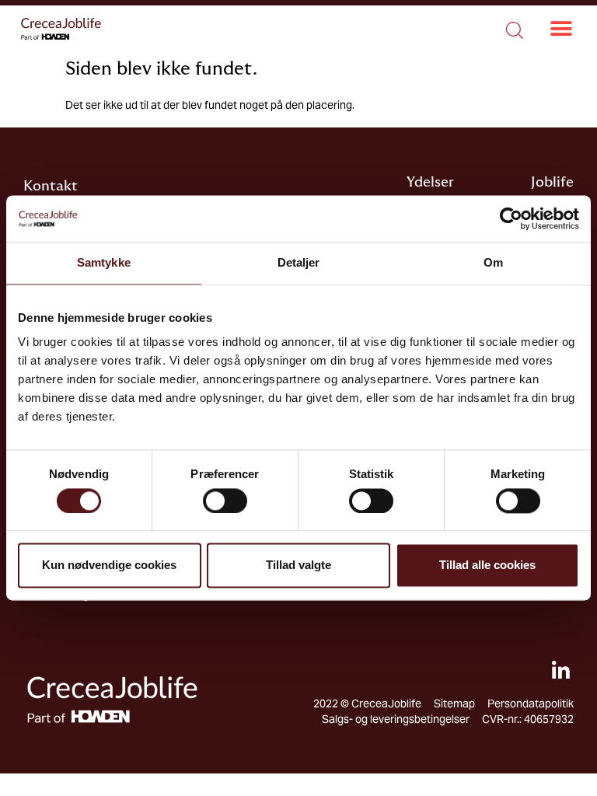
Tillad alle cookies (487, 565)
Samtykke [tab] (104, 262)
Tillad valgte (298, 565)
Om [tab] (493, 262)
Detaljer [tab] (299, 262)
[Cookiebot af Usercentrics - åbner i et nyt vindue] (511, 218)
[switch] (225, 500)
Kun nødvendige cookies (109, 565)
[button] (561, 29)
